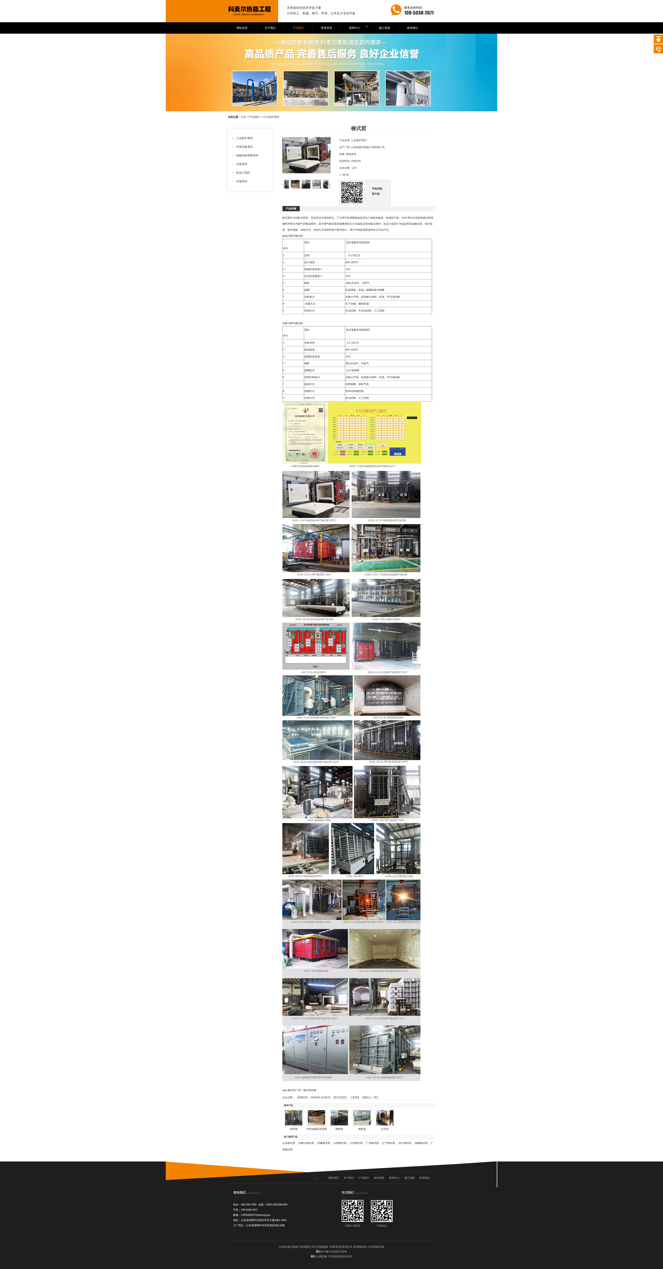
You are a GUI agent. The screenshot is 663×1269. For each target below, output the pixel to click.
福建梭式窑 (421, 1142)
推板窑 (362, 1128)
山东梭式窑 (288, 1142)
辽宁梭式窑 (388, 1142)
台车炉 (385, 1128)
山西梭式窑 (340, 1142)
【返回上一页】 (370, 1097)
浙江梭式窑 (404, 1142)
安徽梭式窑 (323, 1142)
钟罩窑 (294, 1128)
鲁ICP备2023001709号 (333, 1251)
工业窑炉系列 (271, 116)
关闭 (355, 1097)
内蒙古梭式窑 (306, 1142)
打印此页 (340, 1097)
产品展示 (254, 116)
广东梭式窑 (372, 1142)
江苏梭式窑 (356, 1142)
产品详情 (291, 208)
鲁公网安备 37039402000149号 (332, 1256)
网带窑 (339, 1128)
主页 (243, 116)
